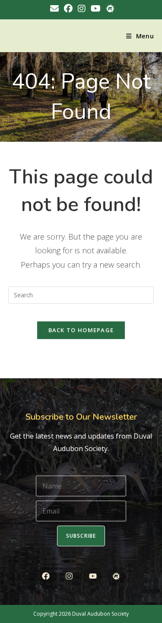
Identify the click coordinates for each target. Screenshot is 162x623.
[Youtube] (92, 576)
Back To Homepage (81, 330)
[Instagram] (69, 576)
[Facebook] (46, 576)
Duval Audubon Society (100, 613)
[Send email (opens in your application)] (54, 8)
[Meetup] (116, 576)
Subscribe (81, 535)
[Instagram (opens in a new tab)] (81, 8)
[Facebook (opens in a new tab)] (68, 8)
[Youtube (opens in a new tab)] (95, 8)
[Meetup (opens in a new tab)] (108, 8)
